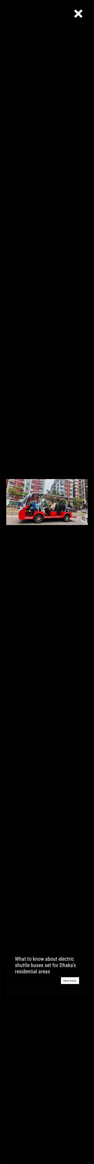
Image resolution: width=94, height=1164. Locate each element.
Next (85, 502)
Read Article (69, 980)
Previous (8, 502)
